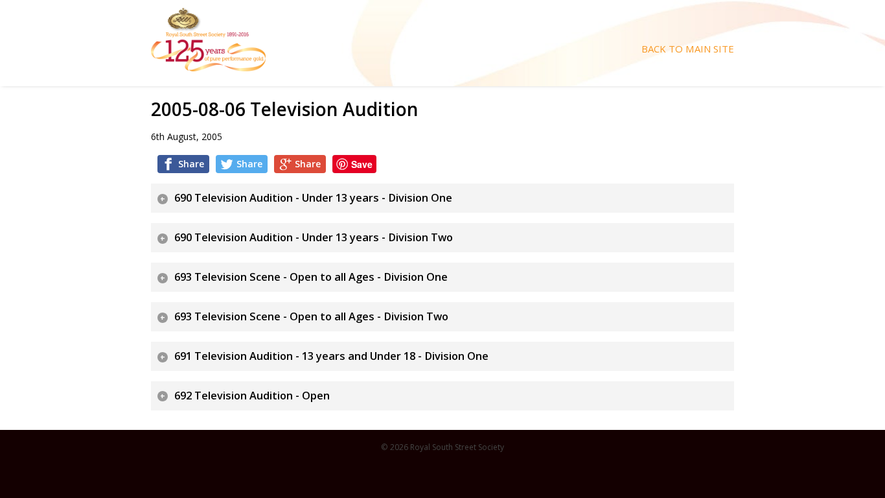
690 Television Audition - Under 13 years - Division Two (313, 237)
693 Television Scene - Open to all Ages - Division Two (311, 316)
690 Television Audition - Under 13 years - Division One (313, 198)
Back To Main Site (687, 48)
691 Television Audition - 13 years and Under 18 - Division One (331, 356)
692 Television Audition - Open (252, 395)
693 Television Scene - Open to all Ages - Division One (311, 277)
